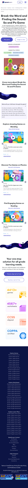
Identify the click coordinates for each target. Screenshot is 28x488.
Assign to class (21, 39)
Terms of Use (5, 465)
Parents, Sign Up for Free (14, 274)
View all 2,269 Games (14, 208)
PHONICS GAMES (14, 55)
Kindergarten (18, 7)
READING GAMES (18, 52)
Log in (20, 2)
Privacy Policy (14, 465)
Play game (7, 39)
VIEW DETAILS (7, 156)
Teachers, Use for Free (14, 280)
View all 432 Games (14, 129)
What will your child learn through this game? (14, 104)
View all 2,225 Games (14, 167)
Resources (3, 7)
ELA (13, 7)
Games (9, 7)
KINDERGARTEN (13, 46)
